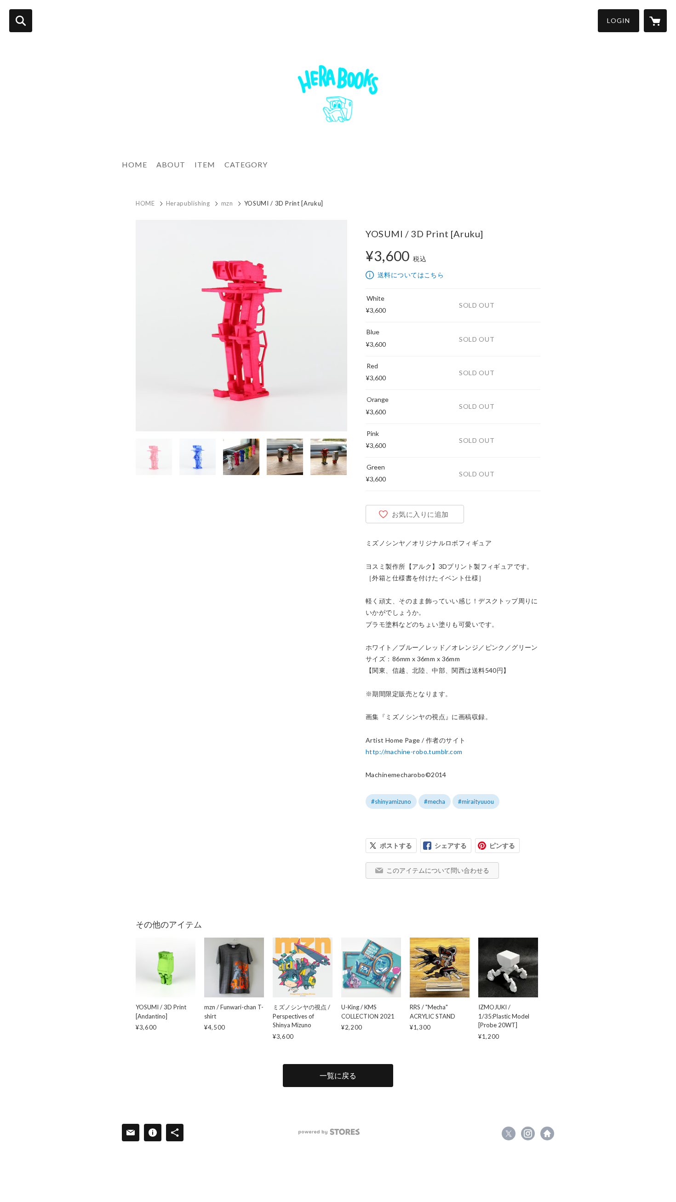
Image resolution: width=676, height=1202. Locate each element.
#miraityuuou (476, 801)
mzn (227, 203)
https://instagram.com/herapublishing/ (528, 1133)
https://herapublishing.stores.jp (547, 1133)
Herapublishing (188, 203)
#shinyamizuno (391, 801)
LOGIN (618, 20)
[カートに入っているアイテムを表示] (655, 20)
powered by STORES (329, 1131)
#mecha (434, 801)
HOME (134, 164)
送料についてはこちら (411, 275)
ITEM (205, 164)
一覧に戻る (338, 1075)
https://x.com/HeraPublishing (509, 1133)
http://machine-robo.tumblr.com (414, 752)
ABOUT (170, 164)
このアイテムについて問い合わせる (437, 870)
